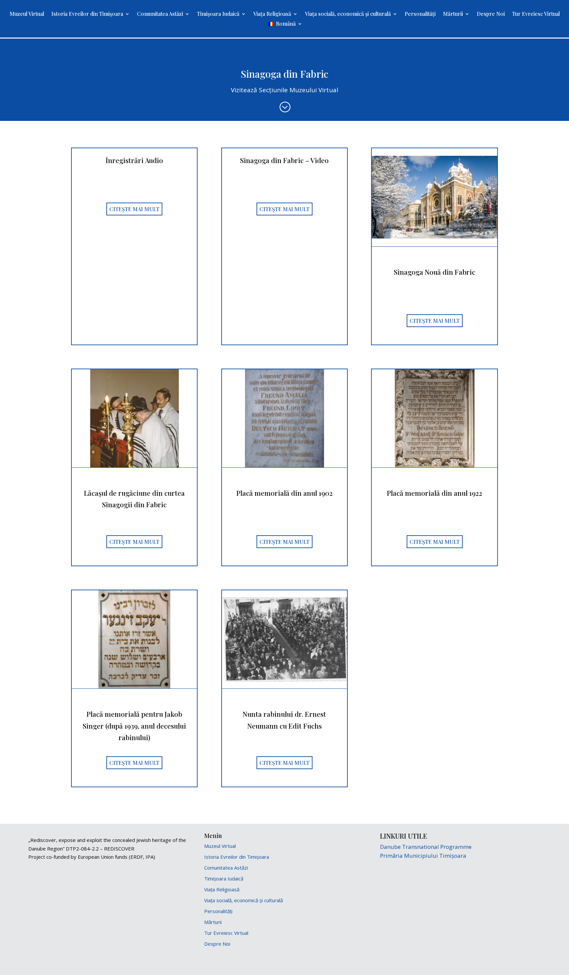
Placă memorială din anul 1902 (284, 492)
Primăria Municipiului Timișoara (423, 855)
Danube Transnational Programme (426, 846)
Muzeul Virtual (27, 14)
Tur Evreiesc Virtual (536, 14)
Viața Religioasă (272, 14)
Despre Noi (491, 14)
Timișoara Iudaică (218, 14)
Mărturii (453, 14)
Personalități (420, 14)
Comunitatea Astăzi (160, 14)
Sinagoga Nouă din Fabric (434, 271)
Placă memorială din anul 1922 (434, 492)
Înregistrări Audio (134, 160)
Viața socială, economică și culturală (348, 14)
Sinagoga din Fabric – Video (284, 160)
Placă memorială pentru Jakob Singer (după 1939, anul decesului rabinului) (134, 725)
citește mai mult (134, 209)
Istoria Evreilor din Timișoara (87, 14)
